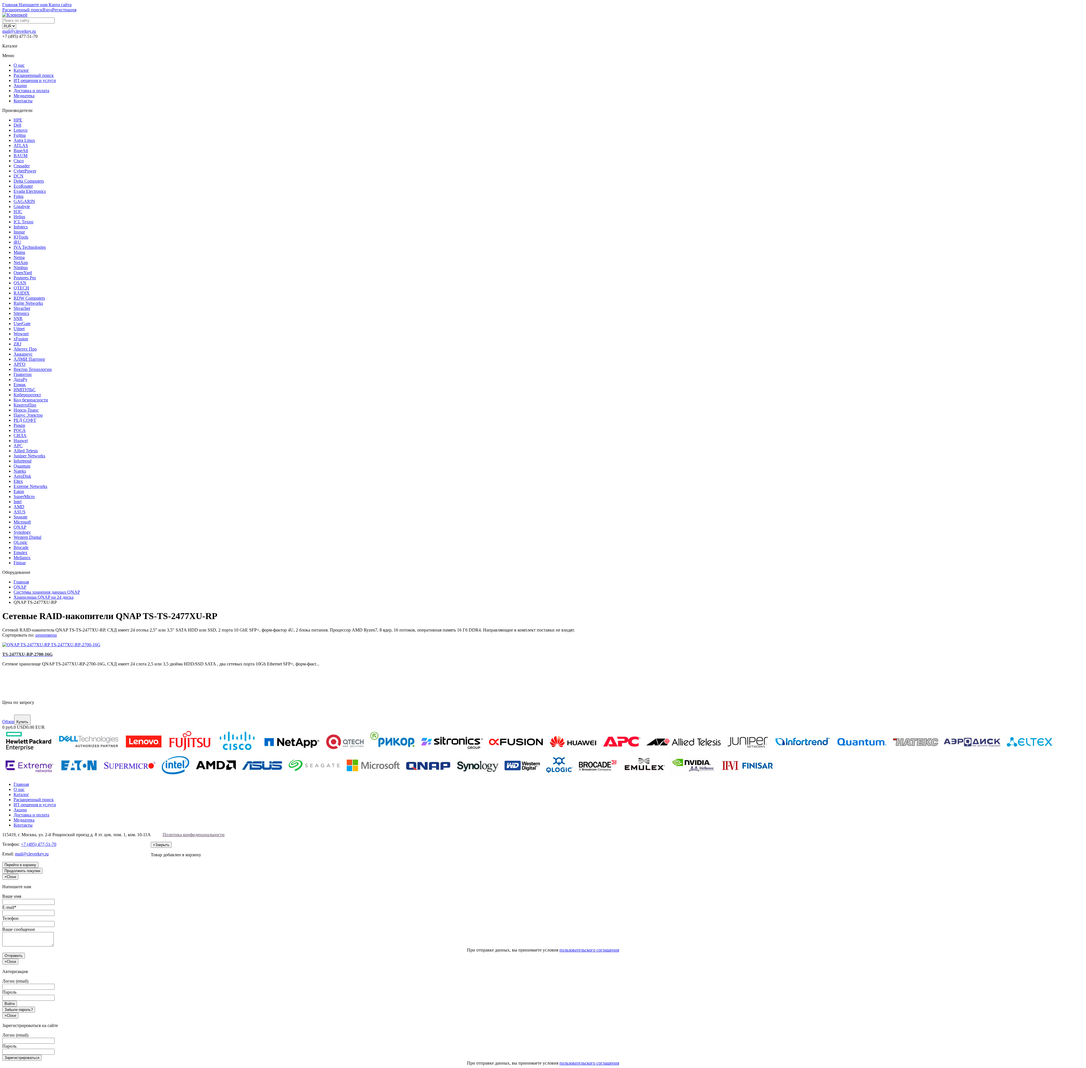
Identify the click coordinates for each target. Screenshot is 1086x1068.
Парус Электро (28, 415)
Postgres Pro (25, 277)
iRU (17, 242)
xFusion (21, 338)
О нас (19, 65)
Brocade (21, 547)
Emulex (20, 552)
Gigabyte (22, 206)
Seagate (20, 516)
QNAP (20, 527)
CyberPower (25, 170)
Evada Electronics (30, 191)
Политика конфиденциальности (194, 834)
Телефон (10, 918)
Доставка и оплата (31, 90)
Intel (17, 501)
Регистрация (64, 9)
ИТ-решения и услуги (35, 80)
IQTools (21, 237)
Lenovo (20, 130)
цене (39, 635)
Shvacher (22, 308)
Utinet (19, 328)
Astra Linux (24, 140)
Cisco (19, 160)
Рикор (19, 425)
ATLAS (21, 145)
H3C (18, 211)
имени (50, 635)
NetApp (21, 262)
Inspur (19, 232)
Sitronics (21, 313)
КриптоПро (25, 405)
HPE (18, 120)
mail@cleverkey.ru (19, 31)
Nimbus (21, 267)
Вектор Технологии (33, 369)
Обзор (8, 721)
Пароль (9, 992)
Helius (19, 216)
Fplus (18, 196)
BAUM (20, 155)
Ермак (20, 384)
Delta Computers (29, 181)
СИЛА (20, 435)
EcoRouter (23, 186)
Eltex (18, 481)
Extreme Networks (30, 486)
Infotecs (21, 226)
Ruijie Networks (28, 303)
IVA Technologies (30, 247)
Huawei (21, 440)
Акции (20, 85)
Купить (22, 722)
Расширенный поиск (34, 75)
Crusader (22, 165)
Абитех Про (25, 349)
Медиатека (24, 95)
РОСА (20, 430)
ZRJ (17, 343)
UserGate (22, 323)
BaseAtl (21, 150)
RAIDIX (22, 293)
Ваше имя (11, 896)
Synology (22, 532)
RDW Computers (29, 298)
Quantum (22, 466)
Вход (47, 9)
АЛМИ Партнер (29, 359)
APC (18, 445)
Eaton (19, 491)
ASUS (19, 511)
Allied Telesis (26, 450)
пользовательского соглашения (589, 950)
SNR (18, 318)
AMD (19, 506)
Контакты (23, 100)
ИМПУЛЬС (25, 389)
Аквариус (23, 354)
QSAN (20, 282)
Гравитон (23, 374)
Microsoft (22, 522)
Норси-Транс (26, 410)
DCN (18, 176)
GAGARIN (24, 201)
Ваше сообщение (18, 929)
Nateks (20, 471)
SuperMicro (24, 496)
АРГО (19, 364)
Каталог (21, 70)
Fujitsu (20, 135)
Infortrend (22, 461)
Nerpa (19, 257)
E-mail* (9, 907)
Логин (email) (15, 981)
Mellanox (22, 557)
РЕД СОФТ (25, 420)
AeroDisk (22, 476)
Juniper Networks (29, 455)
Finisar (20, 562)
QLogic (20, 542)
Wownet (21, 333)
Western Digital (27, 537)
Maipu (19, 252)
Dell (17, 125)
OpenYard (23, 272)
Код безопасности (31, 399)
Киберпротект (27, 394)
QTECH (21, 288)
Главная (21, 784)
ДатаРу (20, 379)
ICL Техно (23, 221)
